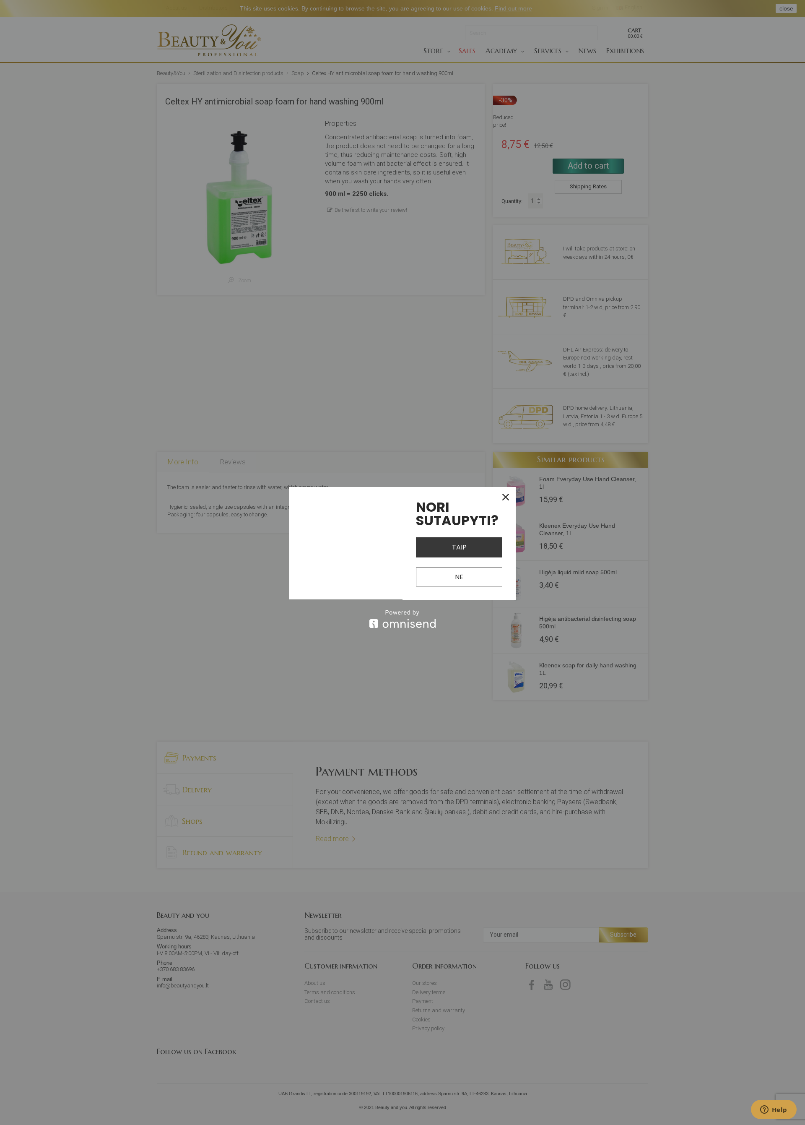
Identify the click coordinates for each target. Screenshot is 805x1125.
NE (459, 577)
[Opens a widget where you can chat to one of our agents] (773, 1110)
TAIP (459, 547)
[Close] (506, 497)
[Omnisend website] (402, 619)
